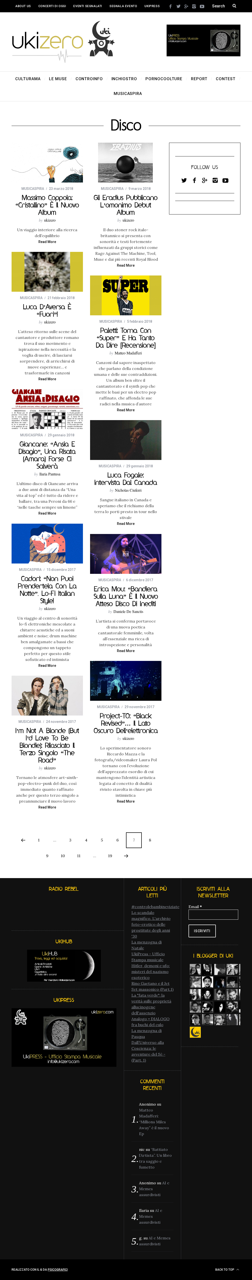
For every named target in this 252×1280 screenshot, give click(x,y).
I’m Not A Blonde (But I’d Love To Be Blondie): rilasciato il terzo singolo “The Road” (47, 745)
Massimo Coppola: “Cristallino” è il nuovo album (47, 205)
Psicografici (58, 1269)
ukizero (50, 220)
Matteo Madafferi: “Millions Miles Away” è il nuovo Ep (154, 1122)
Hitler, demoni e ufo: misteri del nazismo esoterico (150, 971)
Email (195, 906)
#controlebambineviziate (155, 906)
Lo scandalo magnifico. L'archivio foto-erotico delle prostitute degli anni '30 (151, 924)
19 (110, 855)
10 (63, 855)
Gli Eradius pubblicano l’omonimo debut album (126, 205)
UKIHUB (20, 18)
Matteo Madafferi (128, 352)
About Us (23, 6)
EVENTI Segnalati (87, 6)
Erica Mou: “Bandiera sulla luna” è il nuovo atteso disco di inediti (126, 596)
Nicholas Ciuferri (128, 490)
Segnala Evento (123, 6)
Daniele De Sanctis (128, 611)
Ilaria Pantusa (49, 473)
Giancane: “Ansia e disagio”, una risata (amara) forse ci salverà (47, 455)
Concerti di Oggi (52, 6)
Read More (47, 242)
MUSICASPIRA (32, 189)
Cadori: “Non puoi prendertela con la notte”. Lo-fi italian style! (47, 590)
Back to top (225, 1269)
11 (78, 855)
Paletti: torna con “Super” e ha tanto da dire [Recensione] (126, 337)
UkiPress (152, 6)
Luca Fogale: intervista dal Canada (125, 478)
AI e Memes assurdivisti (150, 1216)
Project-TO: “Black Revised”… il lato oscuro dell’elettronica (126, 723)
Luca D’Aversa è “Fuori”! (47, 310)
